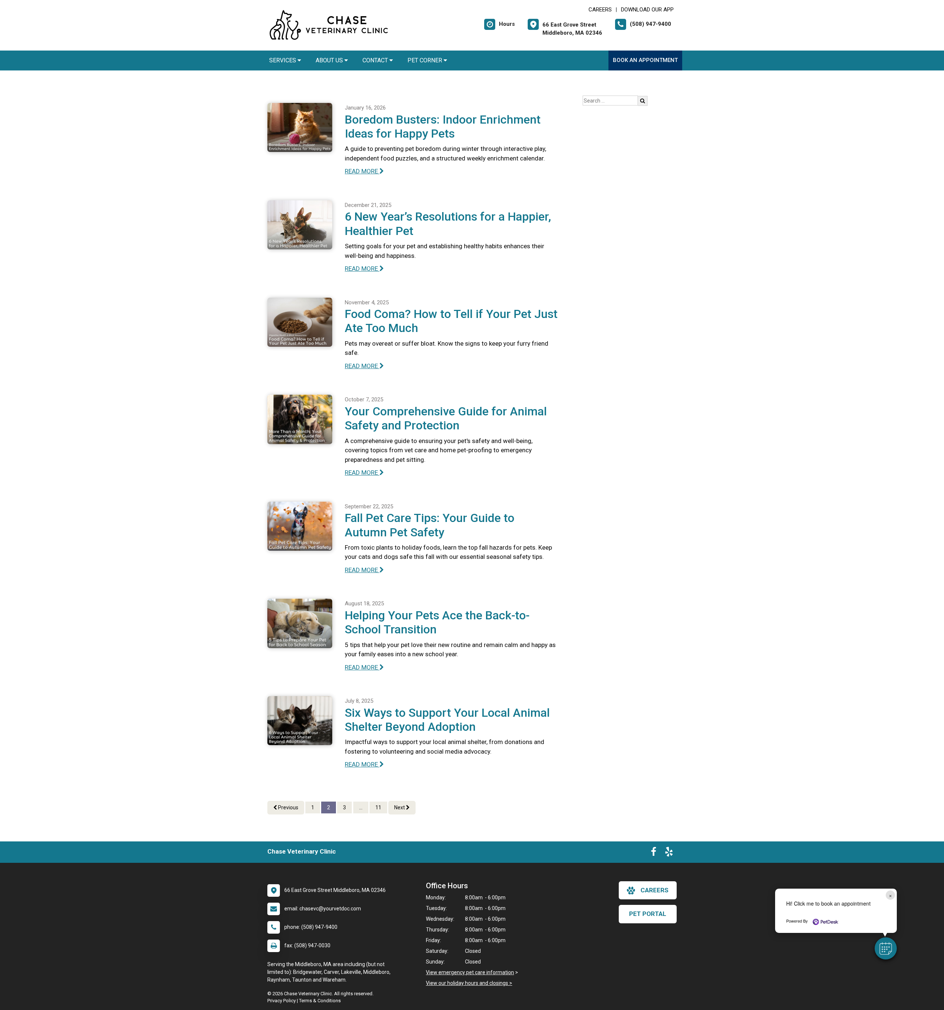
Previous (287, 807)
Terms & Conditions (320, 1000)
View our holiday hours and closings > (469, 983)
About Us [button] (330, 60)
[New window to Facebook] (653, 853)
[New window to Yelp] (669, 853)
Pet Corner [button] (425, 60)
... (360, 807)
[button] (886, 948)
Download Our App (647, 9)
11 (378, 807)
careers (655, 890)
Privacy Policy (281, 1000)
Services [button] (283, 60)
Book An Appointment (645, 60)
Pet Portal (647, 913)
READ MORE (362, 171)
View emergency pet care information (470, 972)
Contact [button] (375, 60)
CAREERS (600, 9)
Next (400, 807)
